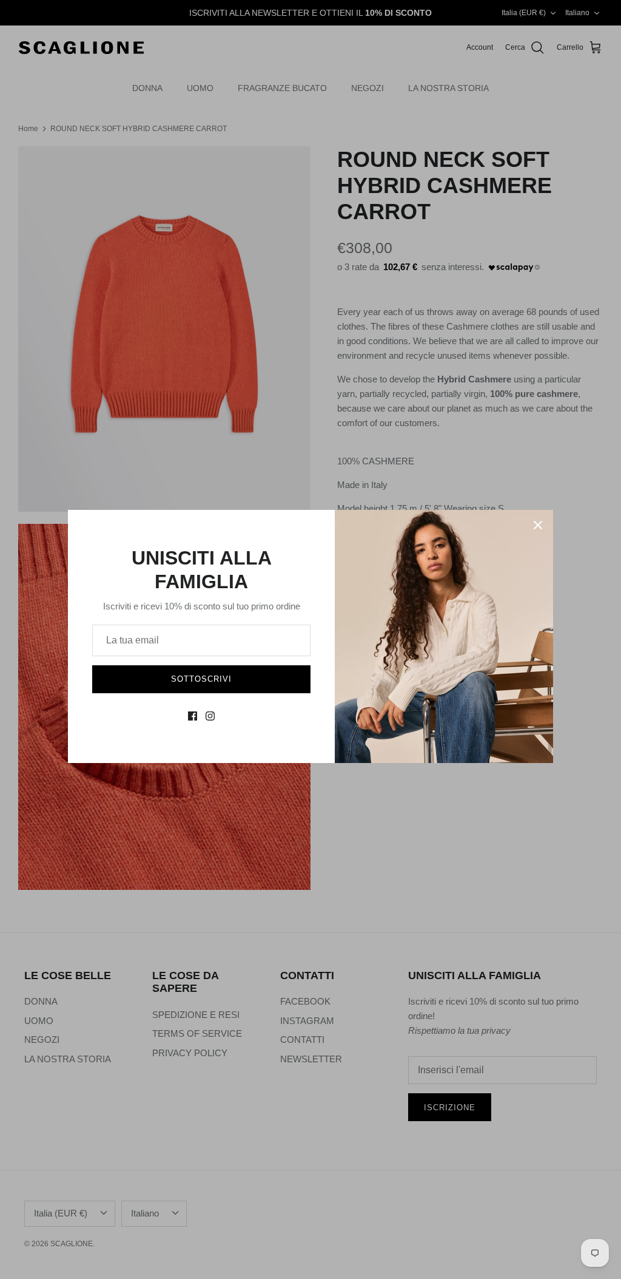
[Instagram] (210, 716)
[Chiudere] (538, 525)
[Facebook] (192, 716)
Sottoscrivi (201, 679)
